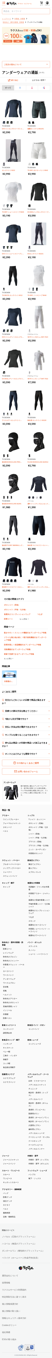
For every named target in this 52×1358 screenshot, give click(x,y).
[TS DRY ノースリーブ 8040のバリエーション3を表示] (37, 289)
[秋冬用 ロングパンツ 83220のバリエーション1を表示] (29, 414)
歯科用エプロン (35, 1129)
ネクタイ (6, 1205)
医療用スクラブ (8, 1074)
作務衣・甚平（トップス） (39, 1160)
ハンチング (7, 1044)
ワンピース (7, 1178)
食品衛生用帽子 (9, 1067)
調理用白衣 (7, 1033)
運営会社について (10, 1276)
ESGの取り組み (9, 1339)
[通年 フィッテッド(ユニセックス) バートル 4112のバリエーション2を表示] (33, 497)
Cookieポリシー (9, 1325)
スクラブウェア (9, 1078)
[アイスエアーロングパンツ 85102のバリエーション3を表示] (11, 414)
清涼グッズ (7, 1201)
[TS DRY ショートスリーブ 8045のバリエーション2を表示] (8, 206)
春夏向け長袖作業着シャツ (39, 900)
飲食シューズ (33, 1040)
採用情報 (6, 1283)
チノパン (32, 950)
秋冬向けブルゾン (10, 957)
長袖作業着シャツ (10, 1006)
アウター (5, 815)
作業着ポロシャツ (36, 853)
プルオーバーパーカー (12, 864)
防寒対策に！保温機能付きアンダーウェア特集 (22, 645)
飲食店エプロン (34, 860)
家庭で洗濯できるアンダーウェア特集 (19, 654)
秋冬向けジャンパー (11, 961)
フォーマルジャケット (12, 823)
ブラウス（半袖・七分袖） (39, 846)
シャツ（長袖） (35, 834)
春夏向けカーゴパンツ (37, 925)
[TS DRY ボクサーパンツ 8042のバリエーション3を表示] (37, 164)
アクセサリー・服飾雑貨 (11, 1189)
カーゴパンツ (8, 971)
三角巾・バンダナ (10, 1056)
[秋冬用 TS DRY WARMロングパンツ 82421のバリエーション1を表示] (4, 539)
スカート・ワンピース (11, 1171)
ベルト (5, 1209)
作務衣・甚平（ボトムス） (39, 1164)
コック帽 (6, 1063)
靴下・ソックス (35, 1178)
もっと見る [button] (24, 619)
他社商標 (6, 1332)
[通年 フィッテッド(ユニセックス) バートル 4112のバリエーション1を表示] (29, 497)
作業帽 (5, 1014)
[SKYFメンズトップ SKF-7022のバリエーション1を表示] (29, 372)
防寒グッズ (7, 1197)
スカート (6, 1174)
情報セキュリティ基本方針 (14, 1318)
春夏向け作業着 (34, 883)
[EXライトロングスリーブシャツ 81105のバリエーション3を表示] (11, 122)
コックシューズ (35, 1044)
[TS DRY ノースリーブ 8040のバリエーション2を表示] (33, 289)
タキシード (7, 827)
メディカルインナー (36, 1149)
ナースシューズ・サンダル (39, 1137)
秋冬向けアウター (10, 999)
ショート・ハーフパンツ (38, 954)
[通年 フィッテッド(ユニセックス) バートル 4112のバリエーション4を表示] (41, 497)
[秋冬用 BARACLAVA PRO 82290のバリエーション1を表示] (4, 456)
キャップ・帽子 (8, 883)
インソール (7, 1010)
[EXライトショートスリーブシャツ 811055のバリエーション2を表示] (8, 247)
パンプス (32, 1174)
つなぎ (40, 614)
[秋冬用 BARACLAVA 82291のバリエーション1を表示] (4, 497)
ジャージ (5, 1156)
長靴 (5, 991)
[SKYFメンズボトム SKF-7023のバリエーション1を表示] (29, 331)
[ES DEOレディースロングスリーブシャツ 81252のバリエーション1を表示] (4, 372)
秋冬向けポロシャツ (11, 1002)
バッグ (5, 1193)
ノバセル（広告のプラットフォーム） (19, 1237)
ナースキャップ (35, 1141)
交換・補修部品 (9, 1217)
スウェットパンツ (10, 876)
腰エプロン (33, 868)
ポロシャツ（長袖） (12, 605)
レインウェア (8, 953)
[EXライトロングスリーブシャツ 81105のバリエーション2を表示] (8, 122)
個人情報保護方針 (10, 1304)
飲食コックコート (9, 1025)
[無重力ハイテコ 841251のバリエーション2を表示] (33, 122)
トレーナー (7, 872)
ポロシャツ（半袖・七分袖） (15, 610)
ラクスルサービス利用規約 (14, 1290)
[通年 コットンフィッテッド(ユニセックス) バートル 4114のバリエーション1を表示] (29, 581)
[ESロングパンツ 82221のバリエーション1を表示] (29, 247)
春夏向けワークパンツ (37, 935)
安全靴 (5, 987)
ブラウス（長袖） (36, 842)
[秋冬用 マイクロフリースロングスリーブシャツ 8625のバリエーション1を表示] (4, 581)
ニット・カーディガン (37, 849)
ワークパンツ (8, 975)
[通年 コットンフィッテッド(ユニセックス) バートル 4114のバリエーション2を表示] (33, 581)
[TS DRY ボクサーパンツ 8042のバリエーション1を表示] (29, 164)
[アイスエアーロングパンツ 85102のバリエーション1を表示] (4, 414)
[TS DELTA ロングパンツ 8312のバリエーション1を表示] (4, 289)
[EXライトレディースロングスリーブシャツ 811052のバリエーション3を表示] (11, 331)
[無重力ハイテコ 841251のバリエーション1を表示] (29, 122)
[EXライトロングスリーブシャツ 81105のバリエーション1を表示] (4, 122)
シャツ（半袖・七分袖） (38, 838)
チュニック (33, 1089)
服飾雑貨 (6, 1213)
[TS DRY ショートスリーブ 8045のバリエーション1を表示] (4, 206)
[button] (13, 80)
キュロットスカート (11, 1182)
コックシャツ (8, 1029)
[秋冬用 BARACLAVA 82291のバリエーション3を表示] (11, 497)
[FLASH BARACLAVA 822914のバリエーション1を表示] (29, 456)
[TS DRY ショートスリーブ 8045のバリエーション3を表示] (11, 206)
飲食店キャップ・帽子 (11, 1040)
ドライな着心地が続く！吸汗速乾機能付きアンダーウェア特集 (25, 638)
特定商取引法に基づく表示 (14, 1297)
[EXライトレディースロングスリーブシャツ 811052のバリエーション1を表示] (4, 331)
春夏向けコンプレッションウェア (17, 614)
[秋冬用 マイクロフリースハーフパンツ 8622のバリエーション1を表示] (29, 539)
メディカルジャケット (37, 1085)
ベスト (5, 831)
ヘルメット (7, 995)
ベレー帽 (6, 1052)
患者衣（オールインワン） (39, 1117)
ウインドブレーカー (11, 819)
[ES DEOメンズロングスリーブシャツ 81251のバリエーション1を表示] (29, 206)
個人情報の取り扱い (11, 1311)
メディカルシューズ (36, 1133)
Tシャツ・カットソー (37, 819)
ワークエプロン (9, 983)
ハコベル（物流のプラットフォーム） (19, 1244)
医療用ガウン (34, 1114)
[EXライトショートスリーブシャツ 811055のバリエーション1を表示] (4, 247)
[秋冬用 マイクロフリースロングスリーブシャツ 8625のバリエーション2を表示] (8, 581)
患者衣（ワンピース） (37, 1110)
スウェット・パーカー (11, 860)
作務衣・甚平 (33, 1156)
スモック (32, 921)
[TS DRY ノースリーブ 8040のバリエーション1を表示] (29, 289)
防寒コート (8, 619)
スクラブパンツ (9, 1082)
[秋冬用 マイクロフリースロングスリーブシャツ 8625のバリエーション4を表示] (15, 581)
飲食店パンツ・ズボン (36, 1025)
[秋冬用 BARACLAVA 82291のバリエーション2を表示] (8, 497)
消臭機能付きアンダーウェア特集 (17, 649)
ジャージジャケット (11, 1160)
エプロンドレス (35, 872)
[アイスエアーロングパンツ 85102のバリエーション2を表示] (8, 414)
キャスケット (8, 1048)
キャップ (6, 887)
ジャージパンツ (9, 1164)
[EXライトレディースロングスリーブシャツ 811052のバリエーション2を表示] (8, 331)
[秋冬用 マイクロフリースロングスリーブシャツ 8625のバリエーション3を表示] (11, 581)
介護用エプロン (35, 1125)
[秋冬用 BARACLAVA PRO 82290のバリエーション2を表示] (8, 456)
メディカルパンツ (36, 1099)
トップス (31, 815)
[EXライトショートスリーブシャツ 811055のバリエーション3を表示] (11, 247)
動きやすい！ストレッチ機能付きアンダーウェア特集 (25, 633)
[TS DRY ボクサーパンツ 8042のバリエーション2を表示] (33, 164)
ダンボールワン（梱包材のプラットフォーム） (23, 1251)
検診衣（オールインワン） (39, 1121)
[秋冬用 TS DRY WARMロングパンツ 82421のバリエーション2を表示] (8, 539)
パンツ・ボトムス (35, 942)
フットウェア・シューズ (37, 1171)
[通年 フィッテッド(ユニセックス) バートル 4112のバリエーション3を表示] (37, 497)
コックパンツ (34, 1029)
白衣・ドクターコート (37, 1081)
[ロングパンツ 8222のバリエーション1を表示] (4, 164)
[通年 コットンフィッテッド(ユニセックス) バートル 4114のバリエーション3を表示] (37, 581)
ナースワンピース (36, 1145)
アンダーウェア (9, 979)
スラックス (33, 946)
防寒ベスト (7, 1018)
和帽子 (5, 1059)
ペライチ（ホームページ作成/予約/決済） (20, 1258)
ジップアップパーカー (12, 868)
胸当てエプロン (35, 864)
